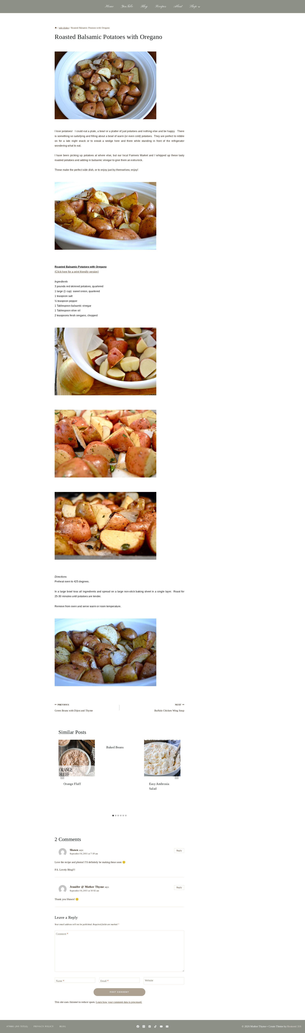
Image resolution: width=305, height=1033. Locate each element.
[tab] (113, 815)
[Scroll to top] (297, 1020)
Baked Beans (115, 747)
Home (109, 6)
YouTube (127, 6)
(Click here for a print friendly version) (77, 271)
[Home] (56, 28)
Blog (143, 6)
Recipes (160, 6)
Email (104, 980)
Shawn (74, 849)
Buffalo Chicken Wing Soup (169, 708)
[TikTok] (155, 1026)
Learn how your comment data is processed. (119, 1002)
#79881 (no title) (17, 1026)
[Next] (177, 776)
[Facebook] (137, 1026)
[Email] (167, 1026)
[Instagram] (143, 1026)
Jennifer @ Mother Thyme (87, 886)
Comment (62, 933)
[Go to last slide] (62, 776)
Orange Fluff (72, 784)
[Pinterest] (149, 1026)
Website (149, 980)
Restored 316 (294, 1026)
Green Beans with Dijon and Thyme (74, 708)
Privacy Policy (44, 1026)
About (177, 6)
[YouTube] (161, 1026)
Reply (179, 850)
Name (60, 980)
